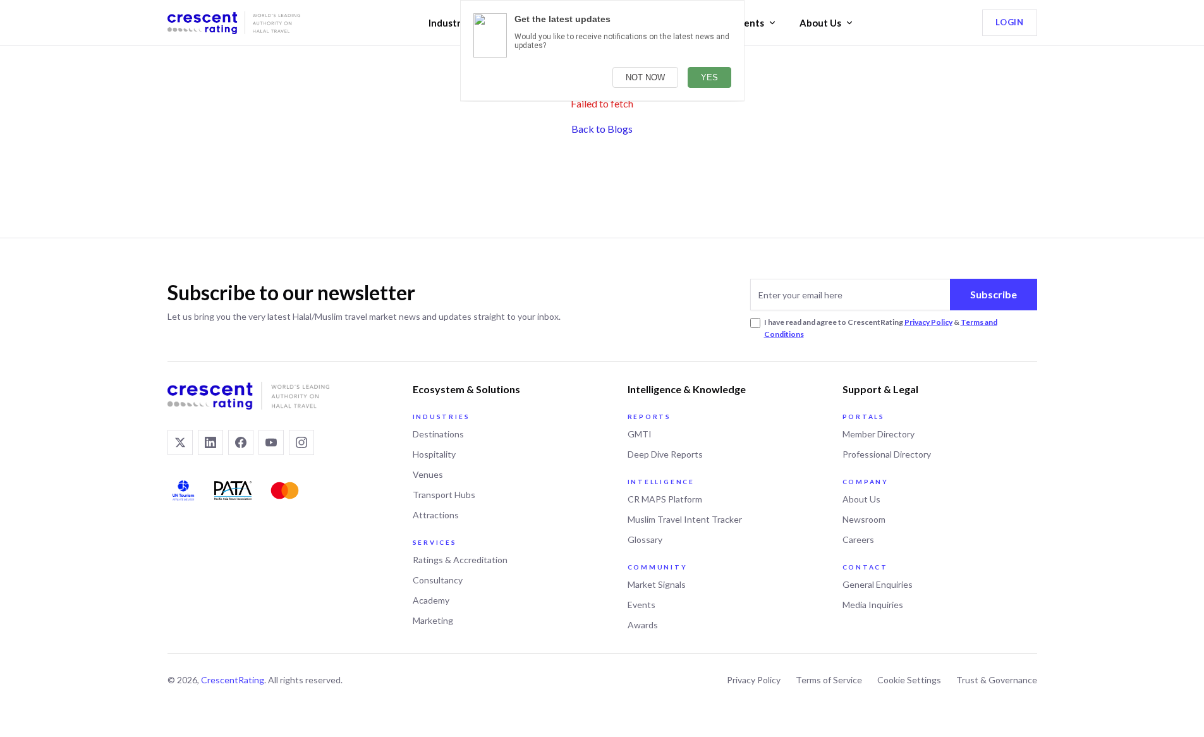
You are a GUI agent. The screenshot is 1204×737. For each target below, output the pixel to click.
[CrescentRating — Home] (233, 22)
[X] (180, 442)
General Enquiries (877, 584)
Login (1009, 22)
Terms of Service (829, 679)
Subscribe (993, 294)
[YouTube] (271, 442)
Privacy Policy (928, 322)
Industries (451, 22)
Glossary (645, 539)
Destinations (438, 434)
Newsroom (863, 519)
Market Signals (657, 584)
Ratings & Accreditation (460, 559)
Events (748, 22)
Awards (643, 624)
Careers (858, 539)
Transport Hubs (444, 494)
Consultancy (438, 580)
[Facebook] (240, 442)
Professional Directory (886, 454)
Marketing (433, 620)
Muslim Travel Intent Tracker (685, 519)
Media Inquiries (872, 604)
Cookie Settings (909, 679)
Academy (431, 600)
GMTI (640, 434)
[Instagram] (301, 442)
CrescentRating (232, 679)
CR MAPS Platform (665, 499)
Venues (428, 474)
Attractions (436, 514)
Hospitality (434, 454)
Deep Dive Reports (665, 454)
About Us (820, 22)
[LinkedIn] (210, 442)
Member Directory (878, 434)
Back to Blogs (602, 129)
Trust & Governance (996, 679)
